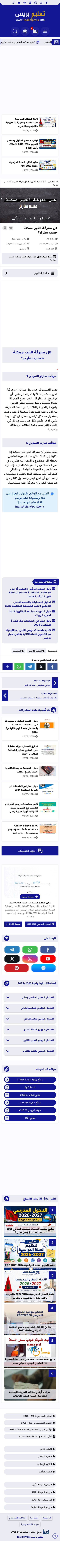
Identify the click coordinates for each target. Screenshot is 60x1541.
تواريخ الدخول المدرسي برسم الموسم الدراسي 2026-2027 (30, 1328)
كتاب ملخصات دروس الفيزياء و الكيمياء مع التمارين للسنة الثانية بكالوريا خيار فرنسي (28, 634)
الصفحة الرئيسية (51, 181)
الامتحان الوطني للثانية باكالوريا (38, 1051)
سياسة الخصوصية (30, 1524)
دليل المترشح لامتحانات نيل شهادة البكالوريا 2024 (31, 622)
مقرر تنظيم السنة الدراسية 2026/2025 (30, 902)
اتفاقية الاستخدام (17, 1517)
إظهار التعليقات (27, 851)
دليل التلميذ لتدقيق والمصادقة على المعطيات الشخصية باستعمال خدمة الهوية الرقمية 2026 (30, 592)
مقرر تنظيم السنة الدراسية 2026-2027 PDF (23, 164)
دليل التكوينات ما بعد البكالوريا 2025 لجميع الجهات (30, 613)
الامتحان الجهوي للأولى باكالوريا (38, 1040)
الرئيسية (47, 1517)
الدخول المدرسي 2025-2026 (39, 924)
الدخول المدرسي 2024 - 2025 (37, 1416)
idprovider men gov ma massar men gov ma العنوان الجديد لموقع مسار (30, 1361)
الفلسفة (17, 651)
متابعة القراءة (14, 924)
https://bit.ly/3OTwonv (29, 506)
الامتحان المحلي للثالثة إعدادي (39, 1018)
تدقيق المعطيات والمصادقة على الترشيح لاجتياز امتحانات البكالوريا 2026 (28, 604)
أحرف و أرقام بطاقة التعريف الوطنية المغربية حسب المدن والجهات (30, 1393)
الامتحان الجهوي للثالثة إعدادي (39, 1029)
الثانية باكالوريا (36, 181)
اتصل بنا (34, 1517)
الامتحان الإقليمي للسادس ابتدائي (37, 1008)
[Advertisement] (30, 80)
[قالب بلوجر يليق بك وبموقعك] (46, 1531)
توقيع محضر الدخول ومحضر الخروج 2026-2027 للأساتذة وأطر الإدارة (22, 144)
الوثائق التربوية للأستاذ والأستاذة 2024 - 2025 (30, 1429)
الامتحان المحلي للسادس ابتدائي (38, 997)
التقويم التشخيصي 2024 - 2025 (36, 1422)
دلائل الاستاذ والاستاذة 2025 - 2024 (35, 1436)
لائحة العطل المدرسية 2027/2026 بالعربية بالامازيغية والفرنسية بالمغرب (22, 122)
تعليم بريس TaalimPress (30, 1536)
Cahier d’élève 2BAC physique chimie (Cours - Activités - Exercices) (23, 829)
